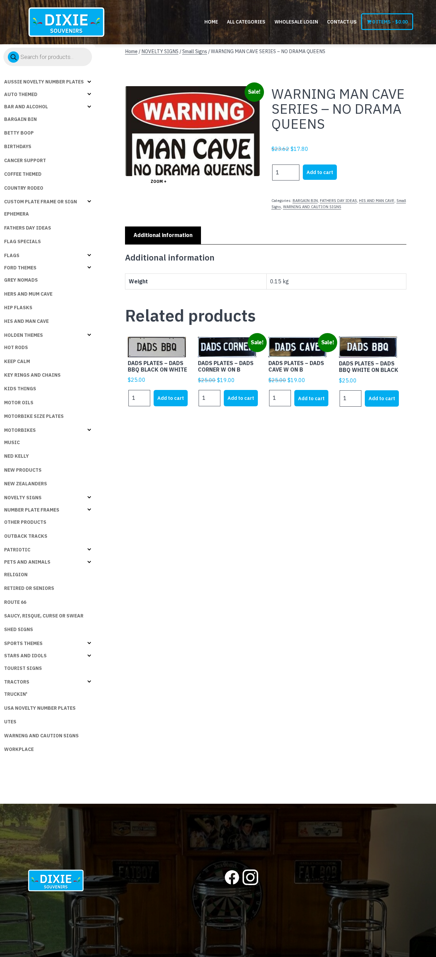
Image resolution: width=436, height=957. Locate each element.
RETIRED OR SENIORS (29, 588)
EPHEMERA (16, 214)
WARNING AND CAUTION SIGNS (41, 736)
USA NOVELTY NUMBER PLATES (40, 708)
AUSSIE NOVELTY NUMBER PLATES (44, 82)
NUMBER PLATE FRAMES (31, 510)
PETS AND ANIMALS (27, 562)
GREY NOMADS (21, 280)
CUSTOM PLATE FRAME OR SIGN (40, 202)
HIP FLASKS (18, 307)
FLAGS (11, 255)
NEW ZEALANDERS (25, 484)
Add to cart (320, 172)
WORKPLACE (19, 749)
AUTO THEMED (20, 94)
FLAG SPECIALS (22, 241)
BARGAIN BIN (20, 119)
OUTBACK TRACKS (25, 536)
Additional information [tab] (163, 235)
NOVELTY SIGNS (23, 498)
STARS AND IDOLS (25, 656)
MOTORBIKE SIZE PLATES (34, 416)
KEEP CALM (17, 361)
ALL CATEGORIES (246, 22)
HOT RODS (16, 347)
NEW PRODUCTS (23, 470)
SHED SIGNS (18, 629)
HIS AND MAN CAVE (26, 321)
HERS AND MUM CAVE (28, 294)
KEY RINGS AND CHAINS (32, 375)
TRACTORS (16, 682)
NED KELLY (16, 456)
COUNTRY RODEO (23, 188)
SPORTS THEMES (23, 643)
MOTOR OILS (18, 402)
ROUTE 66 (15, 602)
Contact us (342, 22)
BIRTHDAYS (17, 146)
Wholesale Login (296, 22)
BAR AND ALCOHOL (26, 107)
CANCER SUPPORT (25, 160)
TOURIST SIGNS (23, 668)
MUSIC (12, 442)
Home (211, 22)
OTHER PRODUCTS (25, 522)
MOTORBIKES (20, 430)
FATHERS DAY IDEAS (27, 228)
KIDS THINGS (20, 389)
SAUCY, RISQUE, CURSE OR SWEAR (43, 616)
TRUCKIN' (15, 694)
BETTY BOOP (19, 133)
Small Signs (194, 51)
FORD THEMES (20, 268)
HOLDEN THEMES (23, 335)
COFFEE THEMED (23, 174)
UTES (10, 722)
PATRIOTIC (17, 550)
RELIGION (16, 574)
